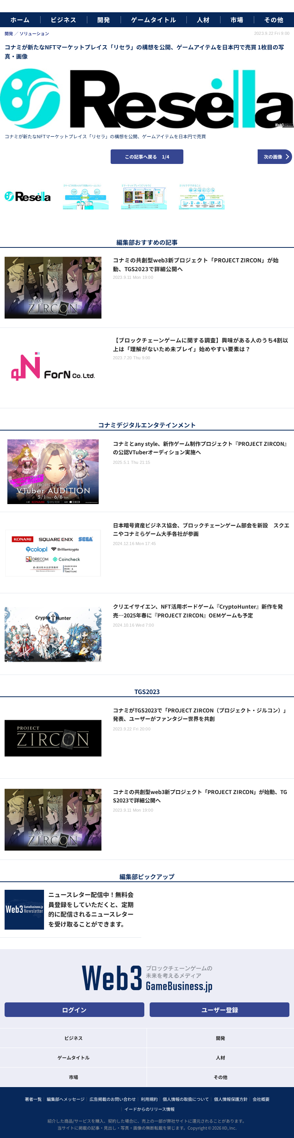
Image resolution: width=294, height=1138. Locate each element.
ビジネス (64, 19)
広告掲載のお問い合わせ (113, 1099)
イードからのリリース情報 (149, 1109)
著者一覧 (33, 1099)
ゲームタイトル (153, 19)
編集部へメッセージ (66, 1099)
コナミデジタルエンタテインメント (147, 424)
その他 (274, 19)
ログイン (74, 1009)
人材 (203, 19)
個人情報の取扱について (186, 1099)
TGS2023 (147, 691)
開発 (103, 19)
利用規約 (149, 1099)
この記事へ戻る (147, 156)
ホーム (20, 19)
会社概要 (261, 1099)
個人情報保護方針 (231, 1099)
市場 (236, 19)
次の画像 (273, 156)
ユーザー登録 (219, 1009)
